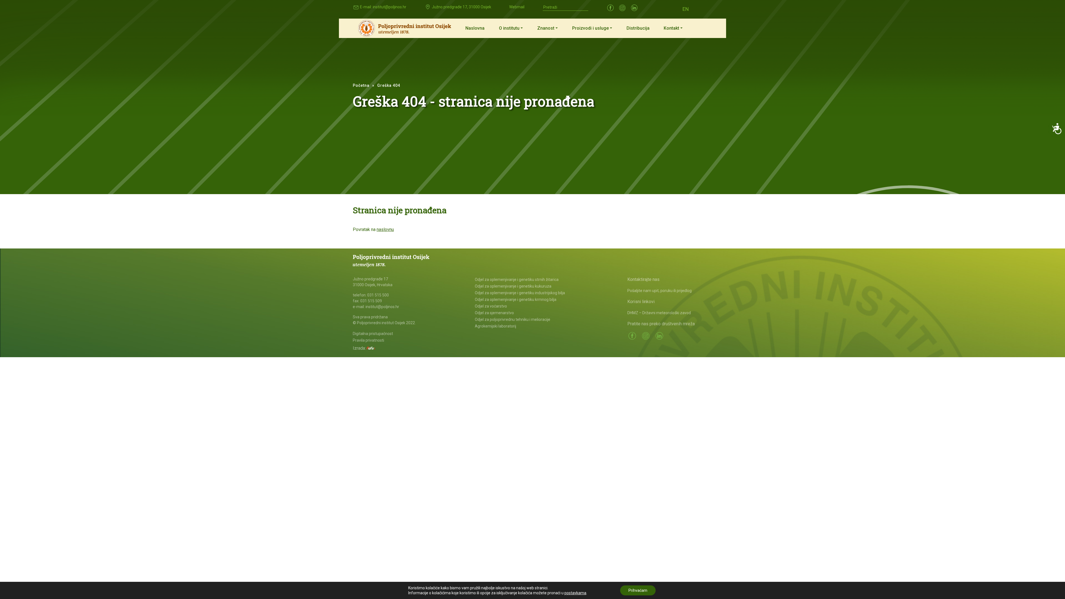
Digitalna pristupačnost (373, 333)
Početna (361, 85)
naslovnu (385, 229)
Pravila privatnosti (368, 340)
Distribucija (638, 28)
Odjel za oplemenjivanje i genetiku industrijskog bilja (520, 293)
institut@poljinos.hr (389, 7)
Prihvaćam (637, 590)
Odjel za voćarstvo (491, 306)
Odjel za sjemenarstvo (494, 313)
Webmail (516, 7)
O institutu (509, 28)
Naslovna (475, 28)
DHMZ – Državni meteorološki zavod (659, 313)
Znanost (545, 28)
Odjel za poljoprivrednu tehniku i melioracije (512, 319)
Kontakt (671, 28)
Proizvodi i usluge (590, 28)
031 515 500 (378, 295)
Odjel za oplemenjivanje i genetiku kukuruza (513, 286)
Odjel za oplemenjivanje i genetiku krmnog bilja (515, 299)
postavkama (575, 593)
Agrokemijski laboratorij (495, 326)
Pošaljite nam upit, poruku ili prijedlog (659, 290)
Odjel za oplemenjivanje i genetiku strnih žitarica (517, 279)
